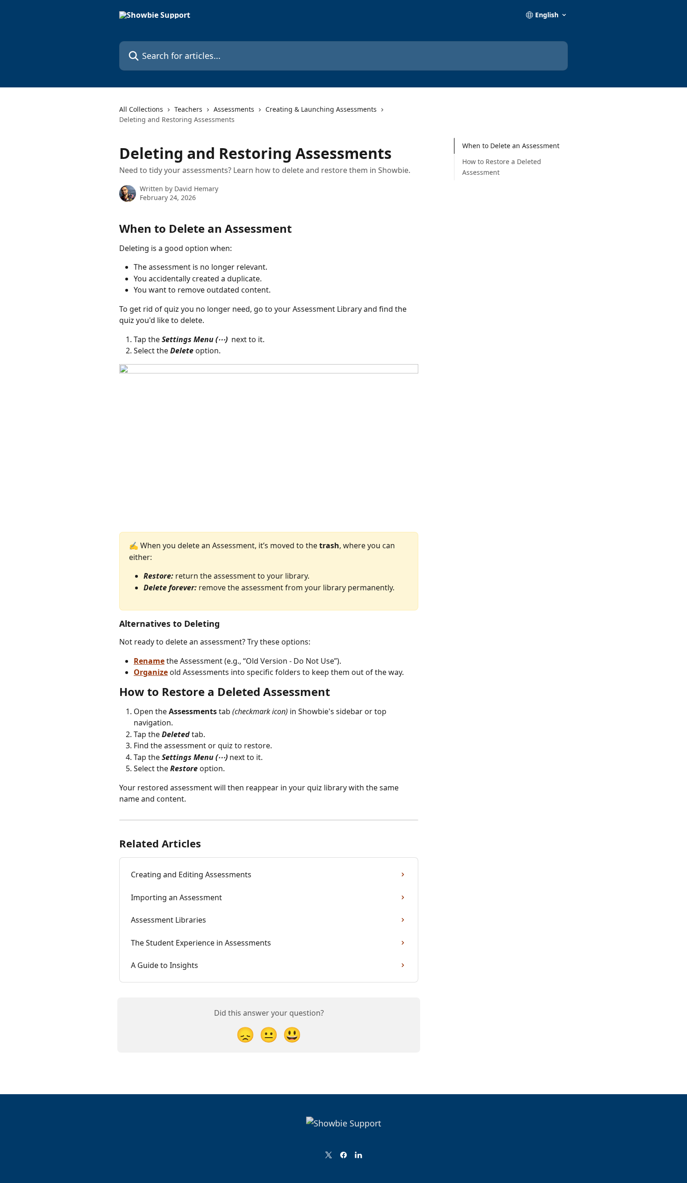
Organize (151, 672)
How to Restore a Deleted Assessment (501, 166)
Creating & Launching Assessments (321, 109)
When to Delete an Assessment (510, 145)
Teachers (188, 109)
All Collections (141, 109)
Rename (149, 661)
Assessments (234, 109)
